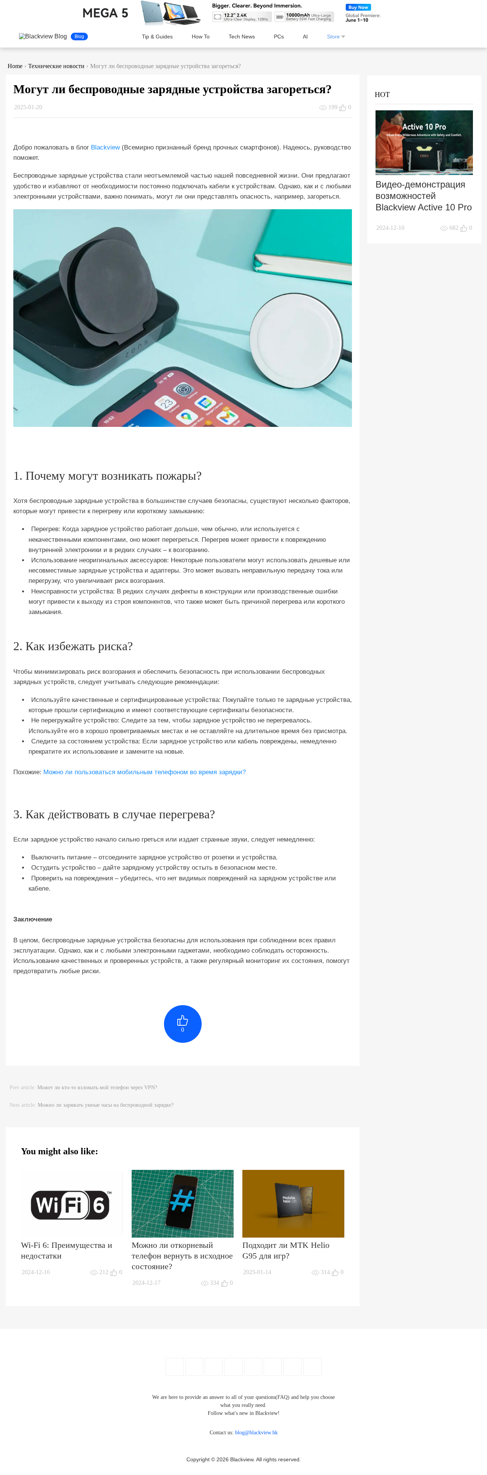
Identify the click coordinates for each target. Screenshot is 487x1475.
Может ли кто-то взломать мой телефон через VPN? (97, 1087)
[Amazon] (253, 1367)
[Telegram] (312, 1367)
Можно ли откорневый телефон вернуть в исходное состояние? (182, 1255)
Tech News (242, 36)
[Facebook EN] (175, 1367)
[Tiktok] (292, 1367)
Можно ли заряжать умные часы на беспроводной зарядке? (105, 1105)
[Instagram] (233, 1367)
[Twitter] (194, 1367)
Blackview (105, 147)
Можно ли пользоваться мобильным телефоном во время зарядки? (144, 772)
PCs (279, 36)
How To (201, 36)
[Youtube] (214, 1367)
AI (305, 36)
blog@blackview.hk (256, 1432)
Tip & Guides (157, 36)
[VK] (273, 1367)
